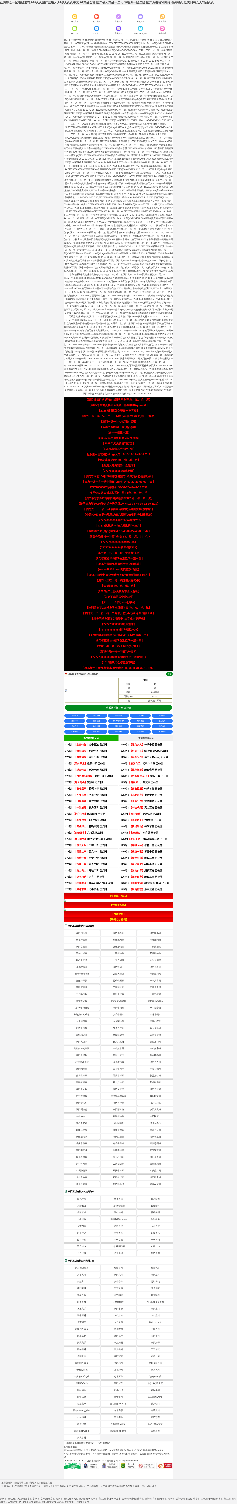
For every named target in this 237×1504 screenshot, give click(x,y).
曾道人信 (74, 726)
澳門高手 (118, 1336)
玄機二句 (155, 1246)
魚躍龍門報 (155, 974)
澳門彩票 (155, 1417)
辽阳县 (59, 1498)
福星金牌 (81, 1295)
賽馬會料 (81, 1437)
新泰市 (36, 1498)
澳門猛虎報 (155, 1109)
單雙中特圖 (118, 1170)
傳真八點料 (118, 1041)
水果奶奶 (81, 1336)
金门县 (60, 1502)
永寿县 (44, 1498)
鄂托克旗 (69, 1502)
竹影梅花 (155, 1281)
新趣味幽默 (155, 1082)
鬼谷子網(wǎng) (155, 1424)
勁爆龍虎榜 (118, 1035)
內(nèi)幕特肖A (155, 1001)
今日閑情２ (118, 1123)
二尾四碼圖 (118, 1164)
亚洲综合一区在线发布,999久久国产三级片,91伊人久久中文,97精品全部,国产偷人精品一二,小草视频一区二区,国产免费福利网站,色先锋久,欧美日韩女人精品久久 (107, 2)
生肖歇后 (155, 1219)
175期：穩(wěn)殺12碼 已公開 (89, 883)
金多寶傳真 (118, 1130)
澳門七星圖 (155, 1137)
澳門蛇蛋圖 (81, 1069)
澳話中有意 (155, 1021)
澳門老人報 (81, 1089)
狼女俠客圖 (155, 1028)
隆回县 (67, 1498)
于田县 (211, 1498)
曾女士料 (118, 1397)
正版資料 (96, 715)
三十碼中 (118, 715)
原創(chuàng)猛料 (81, 1410)
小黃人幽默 (118, 960)
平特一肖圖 (81, 953)
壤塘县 (196, 1498)
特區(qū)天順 (155, 1363)
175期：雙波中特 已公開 (86, 801)
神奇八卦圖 (118, 1082)
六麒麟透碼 (155, 946)
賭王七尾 (118, 1253)
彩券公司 (155, 1356)
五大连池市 (84, 1498)
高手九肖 (81, 1275)
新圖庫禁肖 (81, 987)
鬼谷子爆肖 (118, 1143)
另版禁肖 (81, 1212)
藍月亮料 (74, 721)
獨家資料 (118, 1268)
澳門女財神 (118, 1089)
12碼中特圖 (81, 1170)
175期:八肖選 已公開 (84, 832)
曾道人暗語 (118, 974)
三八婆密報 (81, 994)
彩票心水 (118, 1390)
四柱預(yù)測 (155, 1322)
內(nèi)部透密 (118, 1246)
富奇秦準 (118, 1281)
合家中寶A (155, 1014)
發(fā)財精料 (118, 1302)
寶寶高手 (81, 1342)
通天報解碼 (81, 1184)
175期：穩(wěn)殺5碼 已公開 (144, 750)
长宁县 (132, 1498)
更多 (169, 674)
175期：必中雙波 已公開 (86, 744)
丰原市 (117, 1498)
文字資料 (140, 715)
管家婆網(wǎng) (81, 1431)
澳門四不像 (81, 933)
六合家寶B (118, 1014)
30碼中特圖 (81, 967)
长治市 (78, 1502)
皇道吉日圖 (155, 1130)
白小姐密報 (155, 1048)
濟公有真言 (155, 1123)
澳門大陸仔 (81, 1041)
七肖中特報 (155, 994)
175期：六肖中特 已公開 (86, 864)
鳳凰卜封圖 (118, 1075)
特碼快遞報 (118, 980)
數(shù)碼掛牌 (118, 721)
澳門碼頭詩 (81, 1109)
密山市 (109, 1498)
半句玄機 (118, 1239)
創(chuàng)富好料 (155, 1302)
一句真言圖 (155, 980)
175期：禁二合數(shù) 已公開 (144, 757)
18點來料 (118, 1342)
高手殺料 (118, 1370)
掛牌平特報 (118, 1150)
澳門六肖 (118, 1275)
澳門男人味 (155, 1062)
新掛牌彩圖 (81, 940)
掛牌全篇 (96, 721)
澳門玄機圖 (81, 946)
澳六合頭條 (155, 1103)
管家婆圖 (96, 731)
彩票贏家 (81, 1403)
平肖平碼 (118, 1417)
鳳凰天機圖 (81, 1157)
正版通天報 (155, 987)
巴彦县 (51, 1498)
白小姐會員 (118, 1048)
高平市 (171, 1498)
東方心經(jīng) (81, 1329)
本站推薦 (140, 731)
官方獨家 (118, 1295)
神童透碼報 (81, 1001)
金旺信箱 (162, 721)
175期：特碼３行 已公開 (86, 788)
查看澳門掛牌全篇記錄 (118, 707)
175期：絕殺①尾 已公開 (86, 757)
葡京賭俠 (155, 1199)
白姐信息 (81, 1397)
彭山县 (227, 1498)
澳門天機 (155, 1253)
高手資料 (118, 731)
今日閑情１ (155, 1116)
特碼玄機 (118, 1329)
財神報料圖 (81, 1164)
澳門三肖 (155, 1275)
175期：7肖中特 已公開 (85, 820)
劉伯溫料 (81, 1349)
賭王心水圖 (118, 1157)
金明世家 (81, 1356)
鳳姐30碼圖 (81, 1035)
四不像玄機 (81, 960)
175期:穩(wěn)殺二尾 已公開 (88, 839)
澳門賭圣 (118, 1383)
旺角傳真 (155, 1288)
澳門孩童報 (155, 1177)
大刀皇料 (118, 1322)
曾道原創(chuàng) (118, 1431)
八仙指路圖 (155, 1170)
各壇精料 (118, 1363)
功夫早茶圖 (81, 1143)
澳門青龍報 (155, 1089)
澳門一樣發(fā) (82, 974)
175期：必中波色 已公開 (86, 889)
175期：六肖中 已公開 (84, 876)
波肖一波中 (118, 1055)
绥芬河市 (180, 1498)
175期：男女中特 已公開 (86, 851)
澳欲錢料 (118, 1212)
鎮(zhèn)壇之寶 (155, 1383)
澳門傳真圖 (118, 933)
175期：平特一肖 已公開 (86, 845)
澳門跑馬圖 (155, 933)
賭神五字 (118, 1226)
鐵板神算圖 (155, 1184)
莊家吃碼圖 (155, 1055)
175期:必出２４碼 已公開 (142, 763)
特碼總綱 (155, 1212)
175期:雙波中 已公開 (84, 782)
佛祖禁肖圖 (155, 1157)
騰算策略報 (155, 1075)
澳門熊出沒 (118, 1184)
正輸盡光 (155, 1233)
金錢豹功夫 (81, 1116)
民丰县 (219, 1498)
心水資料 (155, 1336)
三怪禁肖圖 (118, 987)
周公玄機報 (155, 1069)
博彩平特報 (118, 994)
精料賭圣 (81, 1390)
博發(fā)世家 (82, 1370)
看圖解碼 (118, 726)
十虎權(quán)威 (81, 1376)
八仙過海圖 (81, 1177)
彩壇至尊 (118, 1376)
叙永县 (3, 1498)
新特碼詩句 (155, 953)
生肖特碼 (81, 1239)
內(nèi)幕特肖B (118, 1001)
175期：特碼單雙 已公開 (86, 826)
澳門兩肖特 (118, 1109)
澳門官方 (118, 1356)
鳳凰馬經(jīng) (81, 1363)
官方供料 (118, 1349)
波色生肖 (81, 1199)
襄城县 (74, 1498)
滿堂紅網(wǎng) (155, 1397)
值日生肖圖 (81, 1075)
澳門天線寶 (155, 967)
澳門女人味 (81, 1103)
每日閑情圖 (155, 1096)
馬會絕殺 (81, 1424)
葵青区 (140, 1498)
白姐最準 (155, 1431)
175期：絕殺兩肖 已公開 (86, 750)
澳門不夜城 (81, 1150)
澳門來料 (155, 1308)
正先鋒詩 (81, 1246)
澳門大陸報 (81, 1055)
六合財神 (118, 1315)
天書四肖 (81, 1226)
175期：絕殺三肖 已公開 (141, 870)
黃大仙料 (155, 1403)
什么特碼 (81, 1219)
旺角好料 (81, 1302)
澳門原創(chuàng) (118, 1403)
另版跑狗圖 (118, 940)
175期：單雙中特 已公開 (141, 851)
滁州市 (148, 1498)
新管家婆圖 (155, 1150)
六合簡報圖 (81, 1021)
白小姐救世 (118, 1069)
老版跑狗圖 (155, 940)
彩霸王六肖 (81, 1028)
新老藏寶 (140, 726)
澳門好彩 (155, 1342)
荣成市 (52, 1502)
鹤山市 (22, 1502)
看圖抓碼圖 (81, 1082)
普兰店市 (7, 1502)
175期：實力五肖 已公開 (86, 807)
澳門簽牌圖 (118, 1103)
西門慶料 (81, 1288)
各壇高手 (118, 1410)
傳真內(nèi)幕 (155, 1376)
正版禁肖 (155, 1206)
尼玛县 (94, 1498)
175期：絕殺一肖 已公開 (89, 776)
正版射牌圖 (118, 1177)
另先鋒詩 (81, 1253)
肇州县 (45, 1502)
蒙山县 (102, 1498)
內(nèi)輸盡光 (118, 1206)
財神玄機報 (81, 1096)
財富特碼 (81, 1233)
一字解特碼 (118, 953)
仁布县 (204, 1498)
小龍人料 (155, 1329)
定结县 (37, 1502)
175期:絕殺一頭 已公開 (85, 763)
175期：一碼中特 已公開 (141, 744)
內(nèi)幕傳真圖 (118, 1096)
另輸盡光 (118, 1233)
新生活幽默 (155, 960)
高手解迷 (74, 715)
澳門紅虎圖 (118, 1137)
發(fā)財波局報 (82, 1062)
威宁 (15, 1502)
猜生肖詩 (118, 1199)
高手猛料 (155, 1410)
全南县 (11, 1498)
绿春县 (163, 1498)
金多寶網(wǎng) (118, 1424)
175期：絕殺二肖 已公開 (141, 857)
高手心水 (162, 715)
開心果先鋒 (81, 1123)
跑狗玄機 (96, 726)
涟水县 (28, 1498)
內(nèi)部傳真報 (81, 1007)
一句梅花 (155, 1239)
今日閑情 (74, 731)
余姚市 (29, 1502)
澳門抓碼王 (118, 967)
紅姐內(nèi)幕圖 (81, 1048)
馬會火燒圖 (118, 1028)
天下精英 (155, 1349)
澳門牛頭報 (118, 1007)
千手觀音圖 (155, 1007)
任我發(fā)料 (82, 1383)
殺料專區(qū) (81, 1268)
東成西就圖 (155, 1164)
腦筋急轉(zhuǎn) (118, 1219)
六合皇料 (155, 1315)
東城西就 (140, 721)
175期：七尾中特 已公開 (86, 795)
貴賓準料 (155, 1295)
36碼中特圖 (118, 1062)
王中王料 (81, 1315)
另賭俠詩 (81, 1206)
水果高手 (81, 1308)
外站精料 (81, 1417)
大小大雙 (155, 1226)
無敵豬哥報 (81, 980)
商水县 (156, 1498)
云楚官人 (81, 1281)
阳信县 (188, 1498)
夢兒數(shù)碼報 (82, 1014)
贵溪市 (125, 1498)
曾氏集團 (155, 1390)
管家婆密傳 (155, 1035)
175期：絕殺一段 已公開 (86, 769)
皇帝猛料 (118, 1288)
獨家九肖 (155, 1268)
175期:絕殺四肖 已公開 (85, 813)
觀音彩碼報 (155, 1143)
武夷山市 (19, 1498)
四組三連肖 (81, 1130)
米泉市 (85, 1502)
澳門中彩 (118, 1308)
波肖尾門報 (155, 1041)
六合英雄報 (118, 1021)
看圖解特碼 (118, 1116)
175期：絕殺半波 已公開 (141, 864)
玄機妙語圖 (118, 946)
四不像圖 (162, 726)
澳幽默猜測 (81, 1137)
